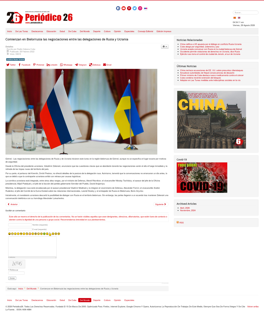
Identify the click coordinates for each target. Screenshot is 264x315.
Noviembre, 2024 (188, 210)
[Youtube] (124, 8)
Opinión (117, 31)
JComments (165, 283)
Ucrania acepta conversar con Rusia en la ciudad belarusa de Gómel (211, 49)
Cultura (107, 31)
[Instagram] (140, 8)
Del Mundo (85, 31)
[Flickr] (146, 8)
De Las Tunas (21, 31)
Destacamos (37, 31)
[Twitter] (135, 8)
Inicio (9, 31)
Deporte (96, 31)
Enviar (12, 278)
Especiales (129, 31)
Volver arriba (252, 306)
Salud (62, 31)
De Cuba (72, 31)
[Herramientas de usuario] (165, 47)
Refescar (14, 270)
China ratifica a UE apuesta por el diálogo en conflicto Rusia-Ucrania (210, 44)
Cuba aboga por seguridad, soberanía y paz (199, 46)
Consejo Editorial (145, 31)
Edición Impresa (164, 31)
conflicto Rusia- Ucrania (15, 59)
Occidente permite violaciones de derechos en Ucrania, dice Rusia (210, 51)
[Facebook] (118, 8)
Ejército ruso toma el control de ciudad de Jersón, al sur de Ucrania (210, 53)
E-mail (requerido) (39, 230)
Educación (51, 31)
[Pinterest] (129, 8)
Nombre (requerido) (40, 225)
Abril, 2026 (185, 207)
